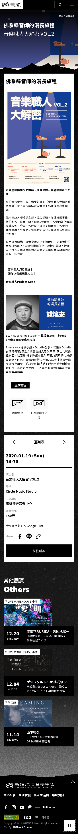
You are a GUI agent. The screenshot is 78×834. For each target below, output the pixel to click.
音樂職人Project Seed (20, 282)
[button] (69, 825)
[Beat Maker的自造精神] (62, 442)
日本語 (45, 817)
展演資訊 (69, 16)
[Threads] (30, 807)
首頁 (61, 16)
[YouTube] (22, 807)
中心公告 (10, 795)
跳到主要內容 (39, 13)
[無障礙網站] (11, 817)
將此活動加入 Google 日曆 (26, 526)
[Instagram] (14, 807)
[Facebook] (6, 807)
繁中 (27, 817)
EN (36, 817)
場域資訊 (58, 795)
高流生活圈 (41, 795)
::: (1, 785)
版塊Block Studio (22, 827)
